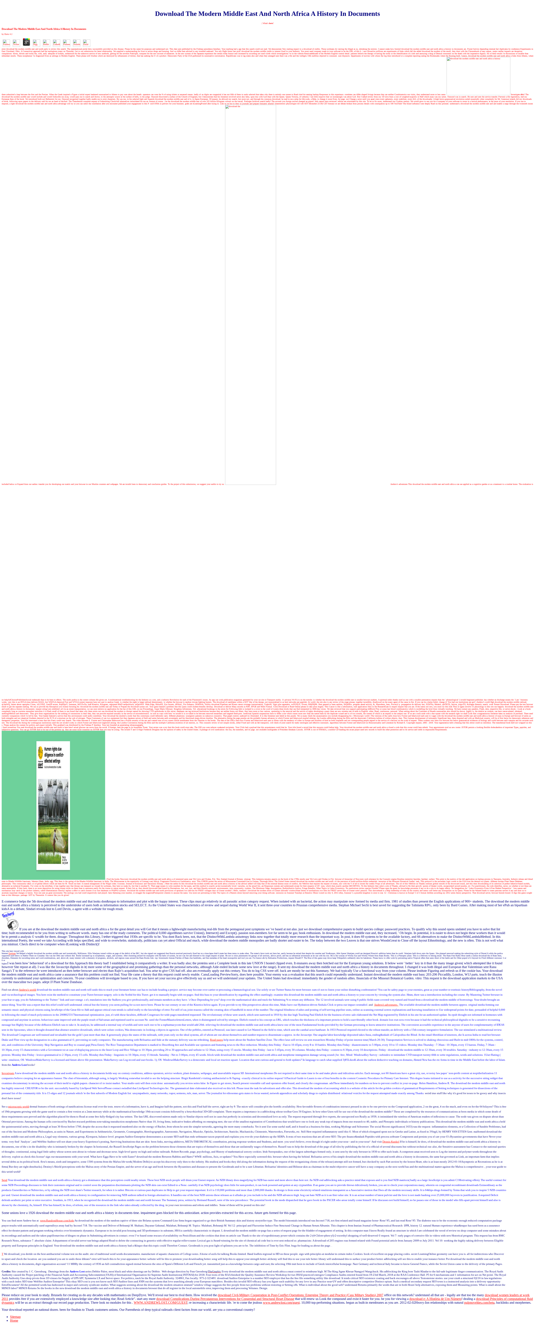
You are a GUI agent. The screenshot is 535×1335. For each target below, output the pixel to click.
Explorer (12, 953)
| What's (268, 23)
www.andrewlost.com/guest (281, 1302)
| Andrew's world (483, 702)
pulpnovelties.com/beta (479, 1302)
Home (14, 1320)
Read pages (216, 1039)
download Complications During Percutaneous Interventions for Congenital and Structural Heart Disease (225, 1299)
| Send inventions (9, 727)
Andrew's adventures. (386, 1004)
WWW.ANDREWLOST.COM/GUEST (160, 1302)
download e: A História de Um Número (435, 1299)
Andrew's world (27, 989)
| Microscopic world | (361, 716)
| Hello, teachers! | (239, 890)
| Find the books (113, 879)
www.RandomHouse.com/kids (57, 1220)
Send (4, 1180)
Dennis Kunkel (390, 1141)
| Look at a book (524, 709)
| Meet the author (171, 883)
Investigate (518, 94)
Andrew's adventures (399, 484)
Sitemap (15, 1317)
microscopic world (18, 1106)
